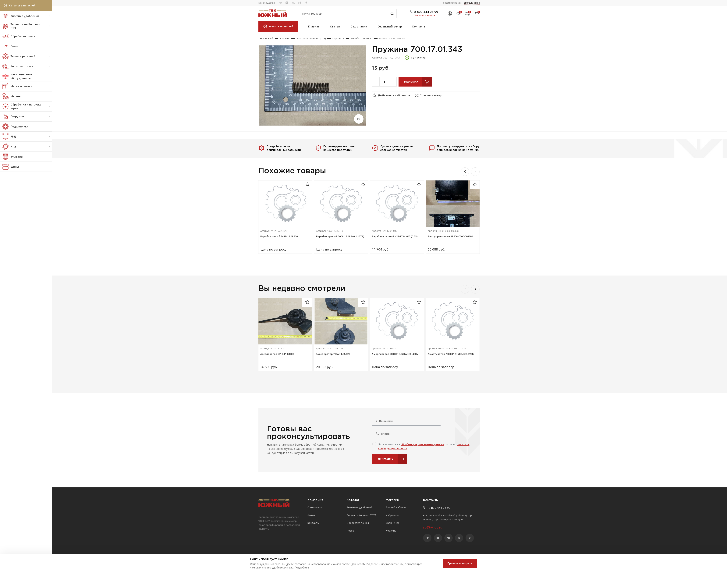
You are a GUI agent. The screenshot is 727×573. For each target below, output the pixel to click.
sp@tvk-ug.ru (472, 2)
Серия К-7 (338, 38)
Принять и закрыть (459, 563)
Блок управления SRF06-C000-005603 (450, 236)
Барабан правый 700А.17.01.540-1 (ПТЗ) (340, 236)
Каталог (285, 38)
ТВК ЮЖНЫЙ (265, 38)
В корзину (411, 81)
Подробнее (301, 567)
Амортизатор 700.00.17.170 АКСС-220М (451, 354)
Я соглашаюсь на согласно (423, 446)
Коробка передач (361, 38)
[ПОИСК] (392, 13)
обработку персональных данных (422, 444)
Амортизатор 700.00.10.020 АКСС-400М (395, 354)
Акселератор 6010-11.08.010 (277, 354)
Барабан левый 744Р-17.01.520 (279, 236)
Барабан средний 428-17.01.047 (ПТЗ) (394, 236)
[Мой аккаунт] (450, 13)
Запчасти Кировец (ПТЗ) (311, 38)
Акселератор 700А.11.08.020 (333, 354)
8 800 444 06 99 (426, 11)
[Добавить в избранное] (307, 184)
